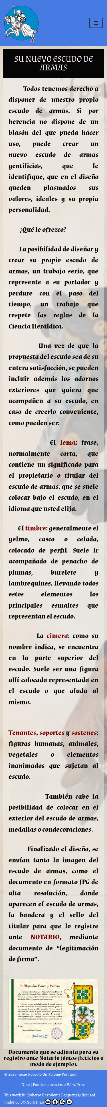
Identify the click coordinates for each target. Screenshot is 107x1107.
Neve (25, 1084)
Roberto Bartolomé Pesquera (52, 1095)
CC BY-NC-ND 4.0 (29, 1102)
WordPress (76, 1084)
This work (12, 1095)
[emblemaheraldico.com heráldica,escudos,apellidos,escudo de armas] (21, 23)
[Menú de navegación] (96, 23)
